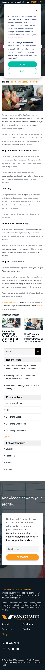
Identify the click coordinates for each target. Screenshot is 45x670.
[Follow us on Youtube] (13, 649)
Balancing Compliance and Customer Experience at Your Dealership (22, 377)
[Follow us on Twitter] (8, 649)
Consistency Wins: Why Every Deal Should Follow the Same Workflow (21, 367)
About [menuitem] (5, 624)
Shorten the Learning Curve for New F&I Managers (23, 387)
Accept (22, 64)
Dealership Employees (16, 424)
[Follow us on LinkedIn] (17, 649)
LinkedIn (10, 449)
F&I (11, 82)
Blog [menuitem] (4, 634)
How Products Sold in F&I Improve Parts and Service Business (33, 338)
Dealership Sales (13, 417)
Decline (23, 71)
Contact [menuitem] (27, 629)
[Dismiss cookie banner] (36, 10)
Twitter (9, 463)
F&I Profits (33, 82)
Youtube (9, 469)
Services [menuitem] (7, 629)
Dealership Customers (16, 431)
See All (7, 437)
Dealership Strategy (14, 403)
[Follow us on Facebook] (4, 649)
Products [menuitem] (27, 624)
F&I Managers (20, 82)
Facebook (10, 456)
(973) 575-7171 (36, 2)
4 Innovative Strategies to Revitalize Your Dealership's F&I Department (10, 336)
